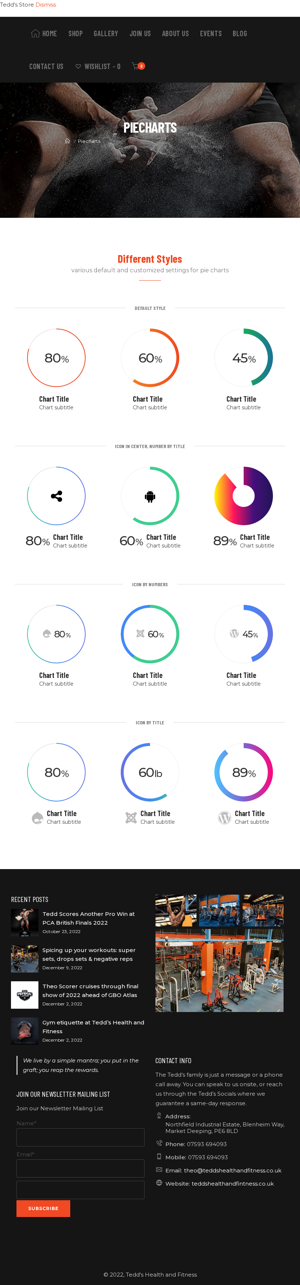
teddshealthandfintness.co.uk (233, 1183)
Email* (25, 1154)
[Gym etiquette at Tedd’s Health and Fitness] (24, 1031)
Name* (26, 1123)
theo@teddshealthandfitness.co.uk (232, 1170)
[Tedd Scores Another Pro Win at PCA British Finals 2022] (24, 922)
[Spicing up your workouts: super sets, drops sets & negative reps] (24, 959)
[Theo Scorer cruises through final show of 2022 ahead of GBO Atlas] (24, 995)
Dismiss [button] (45, 4)
